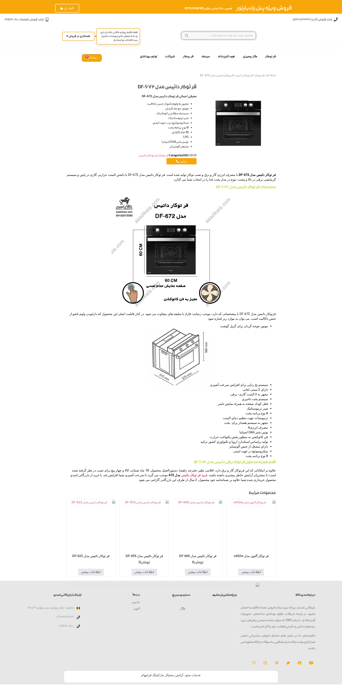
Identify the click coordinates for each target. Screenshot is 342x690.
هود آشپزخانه (226, 57)
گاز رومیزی (250, 57)
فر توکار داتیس (244, 76)
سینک (205, 57)
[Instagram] (265, 663)
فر (267, 76)
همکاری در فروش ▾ (78, 36)
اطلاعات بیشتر (251, 572)
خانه (273, 76)
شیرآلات (170, 57)
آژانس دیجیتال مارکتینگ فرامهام (162, 675)
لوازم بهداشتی (148, 57)
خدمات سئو (193, 675)
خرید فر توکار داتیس (194, 475)
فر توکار (270, 57)
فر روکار (188, 57)
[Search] (186, 35)
